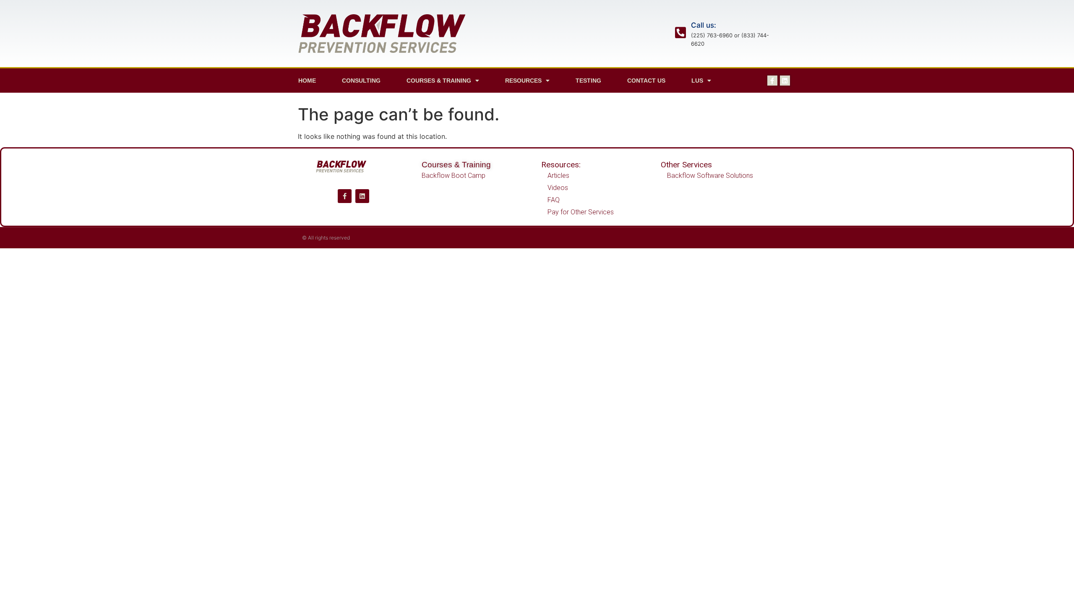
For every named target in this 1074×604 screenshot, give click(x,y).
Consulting (361, 80)
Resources (523, 80)
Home (307, 80)
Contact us (646, 80)
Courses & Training (456, 164)
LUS (697, 80)
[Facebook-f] (772, 80)
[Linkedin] (785, 80)
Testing (588, 80)
